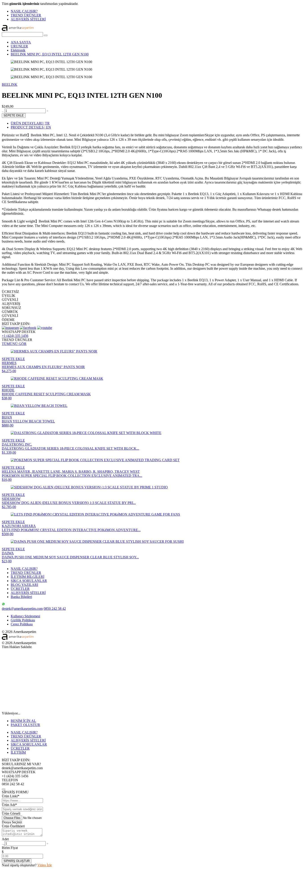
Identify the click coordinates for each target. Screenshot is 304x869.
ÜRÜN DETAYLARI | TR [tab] (30, 123)
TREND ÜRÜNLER (26, 15)
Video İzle (44, 865)
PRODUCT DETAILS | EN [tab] (31, 127)
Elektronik (18, 50)
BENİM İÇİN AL (23, 721)
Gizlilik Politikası (23, 620)
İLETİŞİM (18, 752)
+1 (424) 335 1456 (15, 336)
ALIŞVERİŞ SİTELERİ (28, 19)
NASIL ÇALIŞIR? (24, 11)
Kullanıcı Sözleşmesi (25, 616)
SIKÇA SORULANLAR (29, 581)
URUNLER (19, 46)
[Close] (3, 789)
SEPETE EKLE (14, 115)
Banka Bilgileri (21, 597)
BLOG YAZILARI (24, 585)
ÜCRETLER (20, 589)
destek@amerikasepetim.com (22, 608)
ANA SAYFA (21, 42)
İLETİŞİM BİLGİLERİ (27, 577)
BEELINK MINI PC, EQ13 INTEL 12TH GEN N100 (50, 54)
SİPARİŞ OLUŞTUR (17, 861)
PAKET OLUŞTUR (25, 725)
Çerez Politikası (22, 624)
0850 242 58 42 (55, 608)
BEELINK (9, 84)
